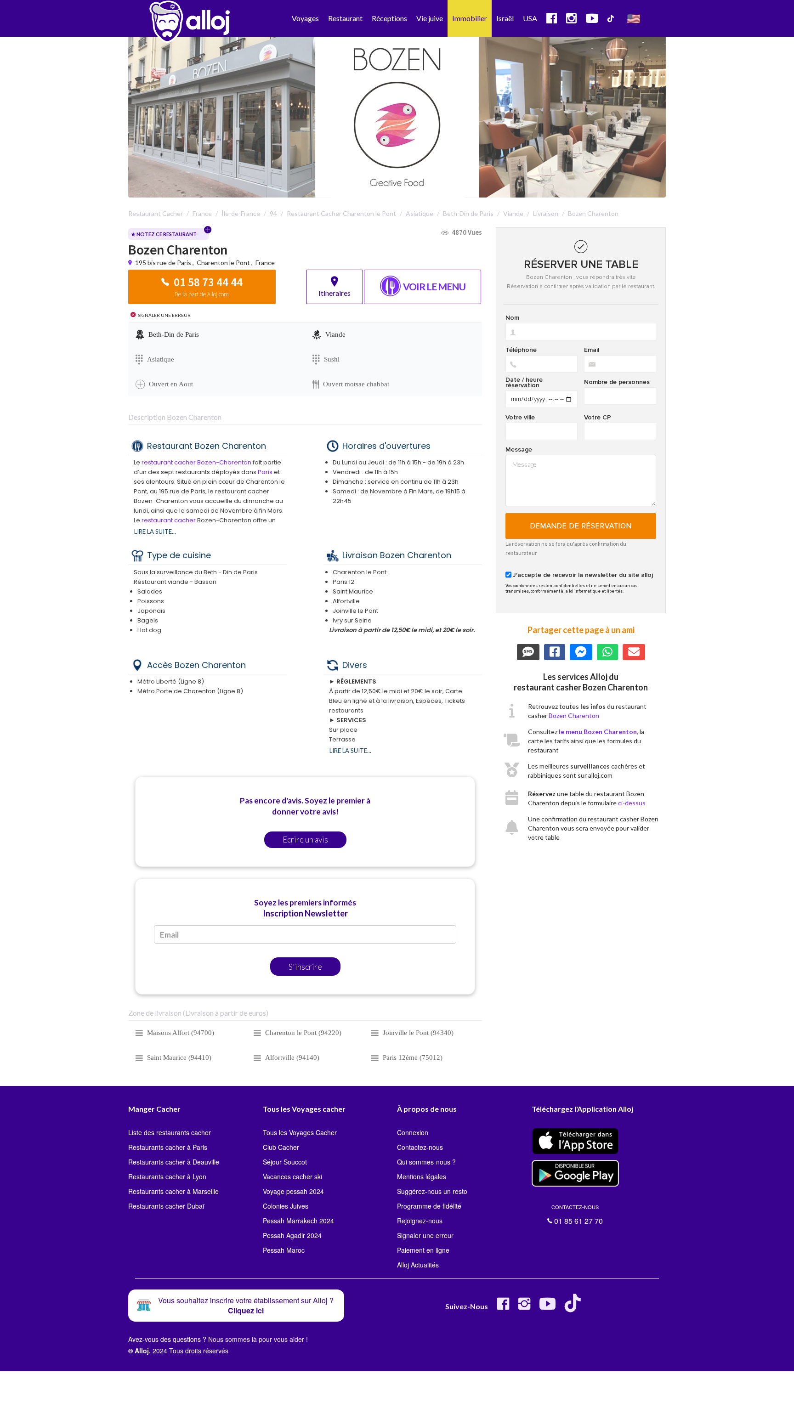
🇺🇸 (634, 18)
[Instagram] (524, 1307)
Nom (512, 318)
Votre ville (520, 417)
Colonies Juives (285, 1205)
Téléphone (521, 350)
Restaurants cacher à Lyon (167, 1176)
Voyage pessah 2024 (293, 1191)
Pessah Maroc (284, 1250)
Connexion (412, 1132)
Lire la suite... (155, 531)
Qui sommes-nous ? (426, 1161)
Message (518, 449)
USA (530, 18)
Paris (265, 472)
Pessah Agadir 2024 (292, 1235)
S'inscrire (305, 966)
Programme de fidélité (429, 1205)
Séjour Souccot (285, 1161)
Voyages (305, 18)
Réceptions (389, 18)
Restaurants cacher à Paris (167, 1147)
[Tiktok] (574, 1307)
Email (591, 350)
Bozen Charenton (574, 715)
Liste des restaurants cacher (169, 1132)
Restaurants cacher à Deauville (173, 1161)
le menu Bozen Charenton (598, 731)
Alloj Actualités (418, 1264)
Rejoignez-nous (419, 1220)
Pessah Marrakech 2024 (298, 1220)
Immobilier (469, 18)
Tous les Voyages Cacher (300, 1132)
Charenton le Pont (223, 262)
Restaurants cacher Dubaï (166, 1205)
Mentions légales (421, 1176)
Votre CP (597, 417)
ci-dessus (632, 803)
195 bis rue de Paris (164, 262)
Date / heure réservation (524, 382)
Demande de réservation (581, 526)
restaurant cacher (169, 520)
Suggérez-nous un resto (432, 1191)
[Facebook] (503, 1307)
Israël (505, 18)
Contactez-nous (420, 1147)
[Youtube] (547, 1307)
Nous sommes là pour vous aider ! (258, 1339)
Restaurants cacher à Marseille (173, 1191)
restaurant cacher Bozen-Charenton (196, 462)
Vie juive (429, 18)
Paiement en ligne (423, 1250)
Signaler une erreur (425, 1235)
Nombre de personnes (617, 382)
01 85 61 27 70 (577, 1214)
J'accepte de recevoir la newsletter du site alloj (583, 575)
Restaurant (345, 18)
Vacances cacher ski (292, 1176)
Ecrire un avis (305, 839)
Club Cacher (281, 1147)
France (265, 262)
